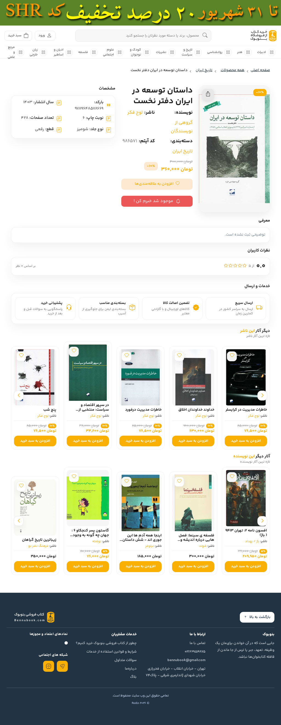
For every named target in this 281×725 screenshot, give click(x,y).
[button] (157, 184)
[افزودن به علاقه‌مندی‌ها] (232, 356)
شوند (203, 546)
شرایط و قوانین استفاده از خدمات (111, 651)
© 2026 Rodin (140, 703)
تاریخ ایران (182, 151)
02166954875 (195, 651)
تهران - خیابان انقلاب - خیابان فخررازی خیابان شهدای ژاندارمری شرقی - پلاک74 (176, 672)
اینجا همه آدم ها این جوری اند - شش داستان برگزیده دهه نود (142, 540)
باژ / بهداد (252, 541)
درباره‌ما (131, 668)
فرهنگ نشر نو (38, 546)
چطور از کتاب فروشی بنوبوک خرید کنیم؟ (106, 643)
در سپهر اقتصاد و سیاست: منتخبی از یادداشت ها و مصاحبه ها (88, 410)
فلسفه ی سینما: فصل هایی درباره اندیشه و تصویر (196, 540)
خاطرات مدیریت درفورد (143, 410)
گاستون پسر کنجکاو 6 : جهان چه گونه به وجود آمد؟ (90, 535)
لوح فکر (135, 112)
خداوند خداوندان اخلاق (196, 410)
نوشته (96, 541)
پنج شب (49, 410)
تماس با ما (198, 643)
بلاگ (133, 677)
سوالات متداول (125, 660)
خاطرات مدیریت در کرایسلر (246, 410)
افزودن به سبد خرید (246, 441)
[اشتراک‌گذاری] (208, 94)
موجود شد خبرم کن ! (153, 201)
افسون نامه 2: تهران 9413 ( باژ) (246, 533)
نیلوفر (149, 546)
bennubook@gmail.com (186, 660)
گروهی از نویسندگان (182, 127)
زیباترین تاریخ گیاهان (39, 540)
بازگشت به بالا (260, 617)
